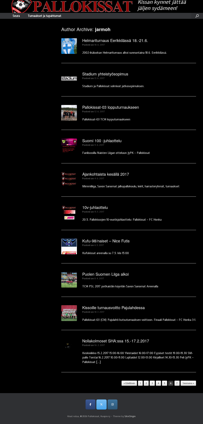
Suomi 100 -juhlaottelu (102, 140)
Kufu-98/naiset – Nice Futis (106, 241)
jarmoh (102, 29)
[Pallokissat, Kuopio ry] (70, 6)
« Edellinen (129, 383)
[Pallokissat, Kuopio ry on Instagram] (112, 404)
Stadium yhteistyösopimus (105, 74)
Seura (16, 16)
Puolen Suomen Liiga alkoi (105, 274)
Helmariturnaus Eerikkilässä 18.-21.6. (115, 40)
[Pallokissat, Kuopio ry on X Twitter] (101, 404)
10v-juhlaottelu (95, 207)
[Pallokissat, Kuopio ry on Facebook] (90, 404)
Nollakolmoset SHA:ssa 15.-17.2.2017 (115, 341)
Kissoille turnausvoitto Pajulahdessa (113, 307)
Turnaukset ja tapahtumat (44, 16)
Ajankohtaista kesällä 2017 (105, 174)
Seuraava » (188, 383)
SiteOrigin (130, 416)
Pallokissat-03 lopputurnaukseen (110, 107)
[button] (197, 16)
